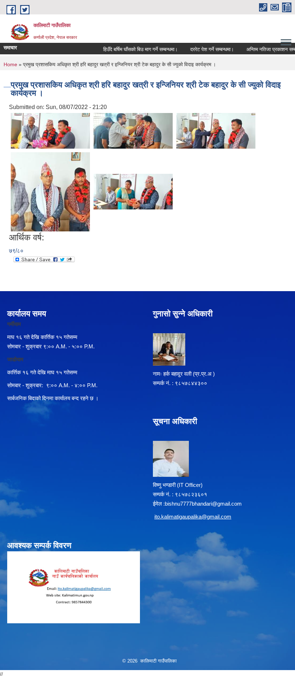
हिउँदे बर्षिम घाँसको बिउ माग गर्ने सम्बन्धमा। (134, 49)
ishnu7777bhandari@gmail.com (205, 504)
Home (10, 64)
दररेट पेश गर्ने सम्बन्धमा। (206, 49)
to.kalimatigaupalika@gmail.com (193, 517)
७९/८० (16, 251)
